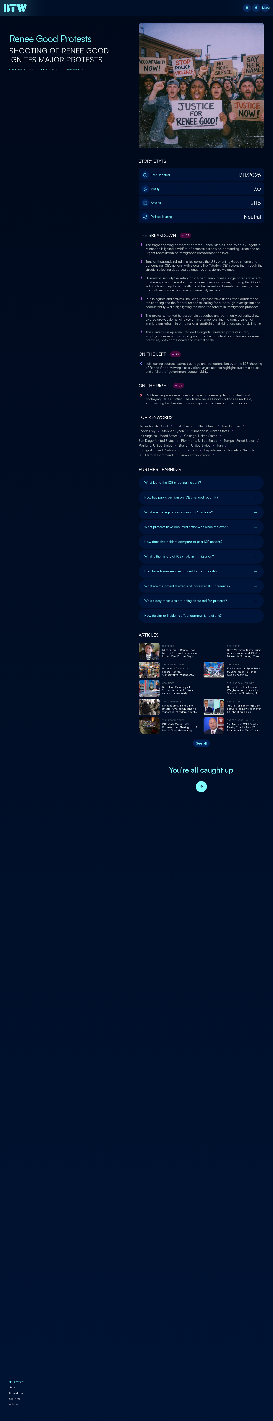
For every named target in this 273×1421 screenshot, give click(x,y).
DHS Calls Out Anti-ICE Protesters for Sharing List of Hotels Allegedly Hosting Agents (179, 727)
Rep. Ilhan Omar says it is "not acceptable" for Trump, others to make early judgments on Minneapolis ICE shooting (178, 690)
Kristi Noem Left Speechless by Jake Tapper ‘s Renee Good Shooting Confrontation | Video (243, 671)
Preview (18, 1381)
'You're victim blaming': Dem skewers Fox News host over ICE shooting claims (244, 708)
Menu (265, 7)
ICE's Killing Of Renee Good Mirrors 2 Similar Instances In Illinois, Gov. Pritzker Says (179, 653)
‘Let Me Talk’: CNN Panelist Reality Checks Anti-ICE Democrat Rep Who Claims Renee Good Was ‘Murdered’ (243, 727)
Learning (14, 1398)
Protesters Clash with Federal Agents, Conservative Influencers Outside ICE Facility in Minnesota (177, 671)
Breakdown (16, 1392)
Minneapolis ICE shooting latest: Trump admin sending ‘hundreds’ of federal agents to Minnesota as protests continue (179, 708)
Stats (12, 1387)
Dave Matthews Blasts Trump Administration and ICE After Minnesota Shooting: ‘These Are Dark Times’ (244, 653)
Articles (13, 1404)
